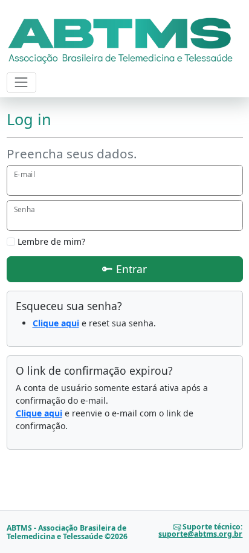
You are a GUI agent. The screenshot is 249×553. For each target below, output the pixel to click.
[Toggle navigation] (21, 82)
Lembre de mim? (50, 241)
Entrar (130, 269)
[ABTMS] (120, 38)
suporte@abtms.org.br (200, 534)
